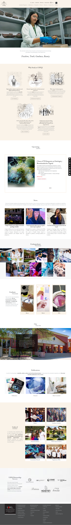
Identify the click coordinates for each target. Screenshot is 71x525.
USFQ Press (45, 506)
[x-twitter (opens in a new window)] (70, 165)
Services (45, 5)
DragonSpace (47, 2)
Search (33, 2)
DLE (44, 513)
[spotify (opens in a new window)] (70, 172)
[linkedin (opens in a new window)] (70, 163)
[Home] (4, 4)
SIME (31, 513)
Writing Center (45, 517)
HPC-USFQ (57, 508)
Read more (40, 170)
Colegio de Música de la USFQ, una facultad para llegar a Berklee (14, 226)
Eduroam (44, 519)
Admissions (30, 5)
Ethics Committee (59, 510)
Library (35, 423)
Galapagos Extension (21, 515)
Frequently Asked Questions (47, 522)
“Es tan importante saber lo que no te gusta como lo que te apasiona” (35, 226)
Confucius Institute (46, 515)
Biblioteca (42, 2)
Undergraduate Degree (21, 506)
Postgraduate (20, 508)
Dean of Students (25, 131)
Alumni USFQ (46, 134)
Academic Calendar (56, 423)
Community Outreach (35, 459)
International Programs (35, 98)
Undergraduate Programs (57, 96)
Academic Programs (23, 5)
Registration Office (56, 459)
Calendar (44, 510)
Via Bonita (32, 515)
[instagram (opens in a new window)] (70, 161)
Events (41, 5)
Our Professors (14, 98)
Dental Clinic (33, 508)
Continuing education (21, 510)
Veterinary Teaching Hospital (35, 510)
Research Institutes (59, 506)
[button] (5, 344)
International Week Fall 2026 (46, 161)
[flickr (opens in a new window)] (70, 174)
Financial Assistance (35, 441)
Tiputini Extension (21, 517)
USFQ (56, 5)
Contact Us (50, 5)
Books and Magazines (59, 513)
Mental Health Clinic (34, 506)
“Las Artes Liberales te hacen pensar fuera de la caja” (56, 226)
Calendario (37, 2)
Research (36, 5)
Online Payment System (56, 441)
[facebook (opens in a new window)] (70, 158)
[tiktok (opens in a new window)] (70, 168)
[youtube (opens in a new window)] (70, 170)
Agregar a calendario (42, 172)
